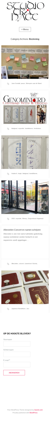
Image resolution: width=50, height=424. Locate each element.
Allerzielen (14, 263)
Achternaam (8, 350)
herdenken (37, 128)
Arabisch (14, 173)
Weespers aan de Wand (33, 83)
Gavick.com (38, 410)
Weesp (24, 218)
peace (23, 83)
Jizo (27, 308)
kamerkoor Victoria (31, 263)
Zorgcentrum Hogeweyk (35, 218)
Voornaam (7, 339)
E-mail (6, 360)
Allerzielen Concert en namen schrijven (22, 230)
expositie (21, 128)
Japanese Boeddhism (18, 308)
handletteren (29, 128)
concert (21, 263)
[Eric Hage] (25, 11)
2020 (13, 218)
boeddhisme (33, 173)
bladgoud (14, 128)
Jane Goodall (15, 83)
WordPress (33, 413)
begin (20, 173)
